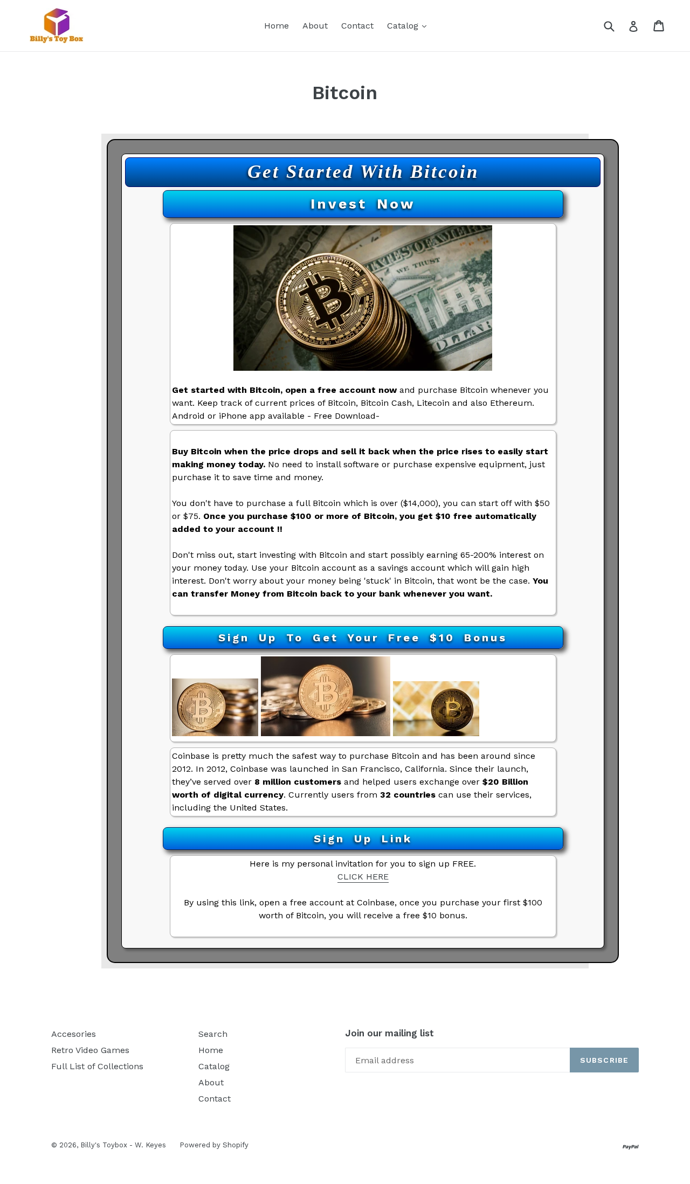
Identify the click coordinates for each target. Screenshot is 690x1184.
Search (212, 1034)
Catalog (409, 25)
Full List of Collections (97, 1066)
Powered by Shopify (214, 1145)
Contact (357, 25)
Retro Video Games (90, 1050)
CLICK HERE (363, 876)
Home (276, 25)
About (315, 25)
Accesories (73, 1034)
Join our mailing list (389, 1033)
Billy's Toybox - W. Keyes (123, 1145)
